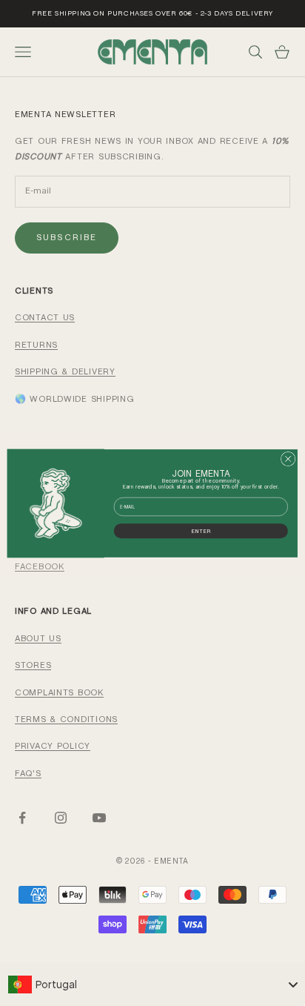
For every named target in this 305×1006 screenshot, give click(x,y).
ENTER (200, 530)
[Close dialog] (288, 459)
